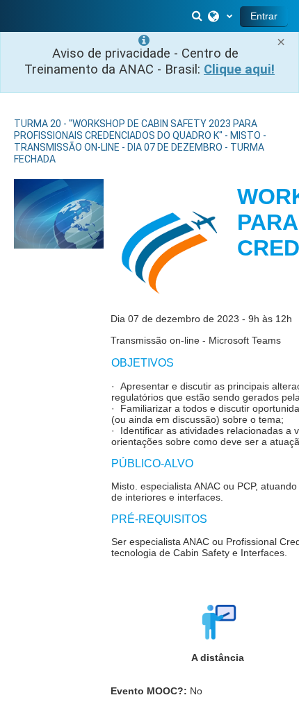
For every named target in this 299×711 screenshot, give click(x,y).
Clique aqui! (239, 69)
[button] (198, 16)
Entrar (263, 16)
